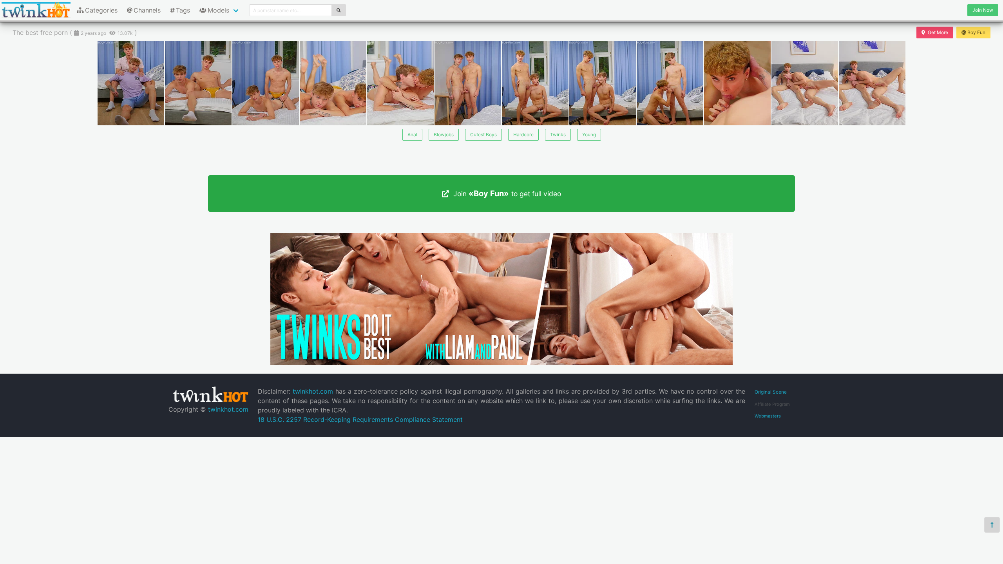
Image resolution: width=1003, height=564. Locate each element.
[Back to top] (992, 525)
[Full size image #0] (131, 83)
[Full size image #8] (670, 83)
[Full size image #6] (535, 83)
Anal (412, 134)
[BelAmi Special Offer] (501, 363)
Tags (183, 10)
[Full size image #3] (333, 83)
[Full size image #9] (737, 83)
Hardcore (523, 134)
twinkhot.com (228, 409)
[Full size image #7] (602, 83)
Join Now (982, 10)
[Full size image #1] (198, 83)
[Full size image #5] (468, 83)
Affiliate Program (772, 404)
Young (589, 134)
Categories (101, 10)
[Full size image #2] (265, 83)
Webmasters (768, 416)
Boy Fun (976, 32)
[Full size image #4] (400, 83)
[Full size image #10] (804, 83)
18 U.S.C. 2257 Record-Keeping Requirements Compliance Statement (360, 419)
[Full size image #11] (872, 83)
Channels (147, 10)
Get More (938, 32)
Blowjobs (444, 134)
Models (218, 10)
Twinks (558, 134)
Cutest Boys (483, 134)
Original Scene (771, 392)
